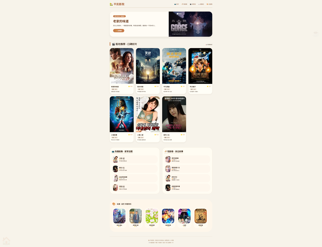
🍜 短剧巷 (184, 4)
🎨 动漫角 (209, 4)
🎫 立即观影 (119, 30)
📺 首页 (176, 4)
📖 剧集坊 (201, 4)
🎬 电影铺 (193, 4)
